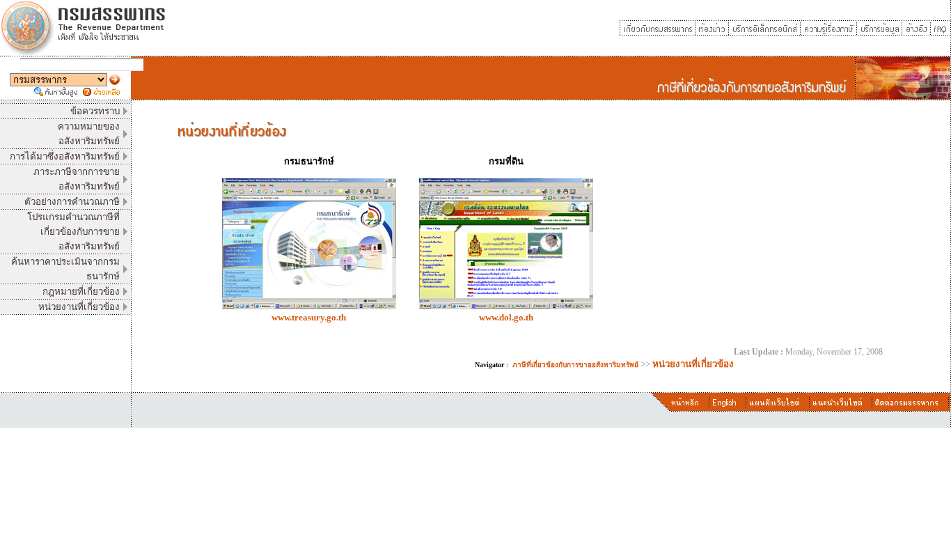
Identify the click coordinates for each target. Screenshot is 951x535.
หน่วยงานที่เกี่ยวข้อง (693, 364)
